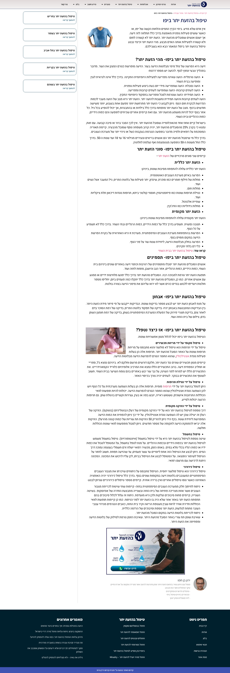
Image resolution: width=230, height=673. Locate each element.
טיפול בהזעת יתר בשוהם (61, 84)
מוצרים (107, 4)
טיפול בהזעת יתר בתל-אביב (59, 50)
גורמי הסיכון (161, 4)
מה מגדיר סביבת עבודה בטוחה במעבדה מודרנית (61, 642)
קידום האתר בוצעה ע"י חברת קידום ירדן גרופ (115, 670)
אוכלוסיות (144, 4)
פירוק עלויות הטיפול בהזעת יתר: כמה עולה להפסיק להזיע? (56, 636)
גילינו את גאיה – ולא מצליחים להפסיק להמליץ (62, 657)
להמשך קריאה (69, 20)
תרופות (167, 386)
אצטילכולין (182, 356)
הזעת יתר (163, 156)
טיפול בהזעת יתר (125, 4)
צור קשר (64, 4)
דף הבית (203, 13)
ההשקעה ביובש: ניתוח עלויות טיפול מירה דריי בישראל (59, 631)
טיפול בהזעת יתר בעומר (61, 33)
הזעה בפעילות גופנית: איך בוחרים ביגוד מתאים (62, 625)
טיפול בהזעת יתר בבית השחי (175, 251)
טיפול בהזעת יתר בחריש (61, 16)
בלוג (77, 4)
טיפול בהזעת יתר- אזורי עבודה (186, 13)
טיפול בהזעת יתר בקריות (61, 67)
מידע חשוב (91, 4)
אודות (173, 4)
